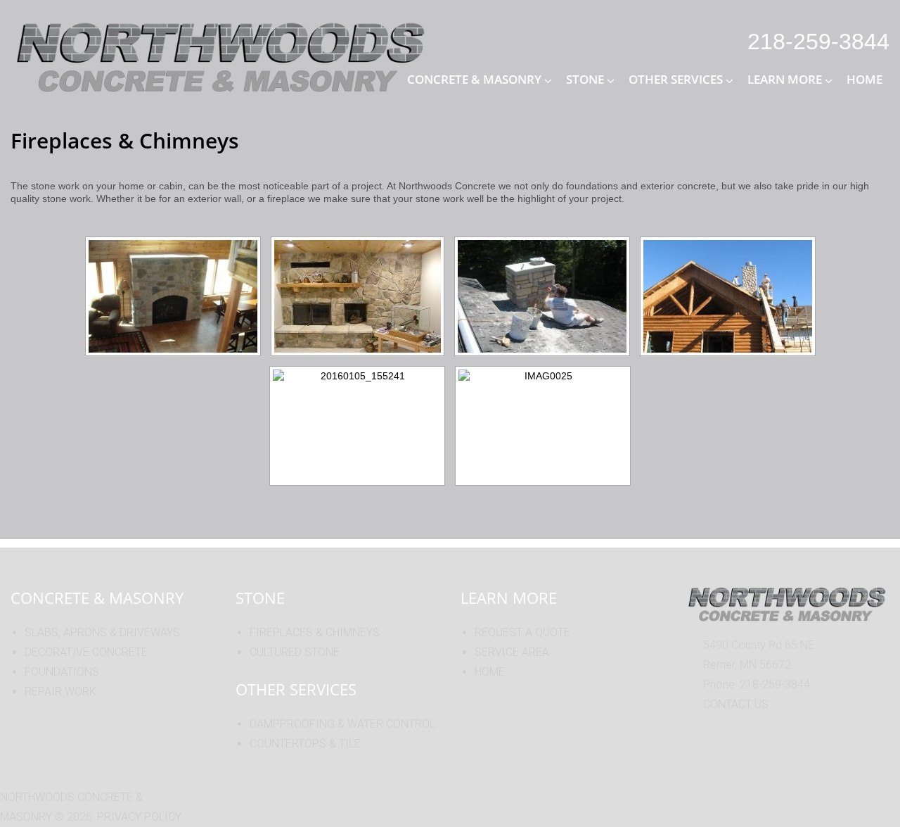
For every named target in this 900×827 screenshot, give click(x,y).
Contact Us (736, 704)
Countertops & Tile (305, 743)
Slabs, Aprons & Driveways (102, 632)
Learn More (784, 79)
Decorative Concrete (86, 652)
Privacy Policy (139, 816)
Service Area (512, 652)
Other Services (676, 79)
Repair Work (60, 691)
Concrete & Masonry (474, 79)
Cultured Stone (295, 652)
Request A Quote (522, 632)
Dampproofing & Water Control (342, 724)
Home (864, 79)
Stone (585, 79)
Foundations (62, 671)
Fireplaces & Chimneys (315, 632)
